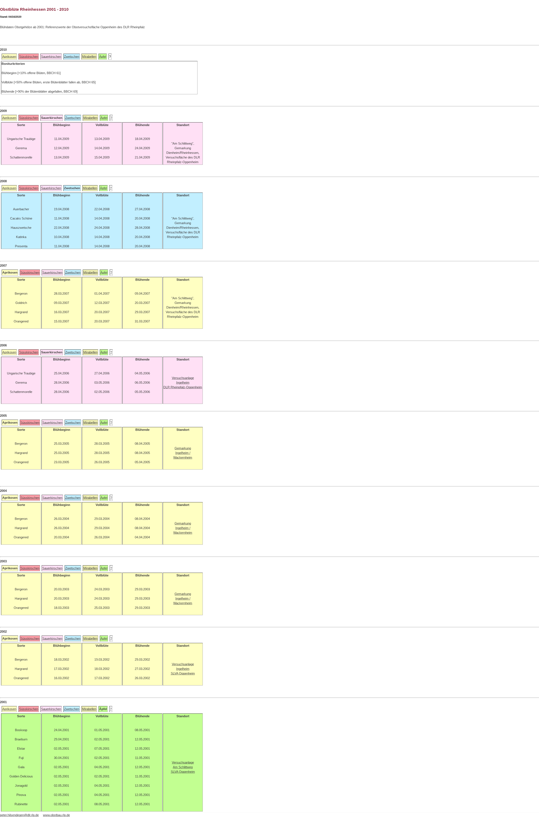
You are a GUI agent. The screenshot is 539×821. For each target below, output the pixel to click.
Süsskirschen (28, 56)
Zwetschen (71, 56)
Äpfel (102, 56)
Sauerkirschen (51, 56)
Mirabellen (89, 56)
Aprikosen (9, 56)
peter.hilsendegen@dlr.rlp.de (19, 815)
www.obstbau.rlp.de (56, 815)
